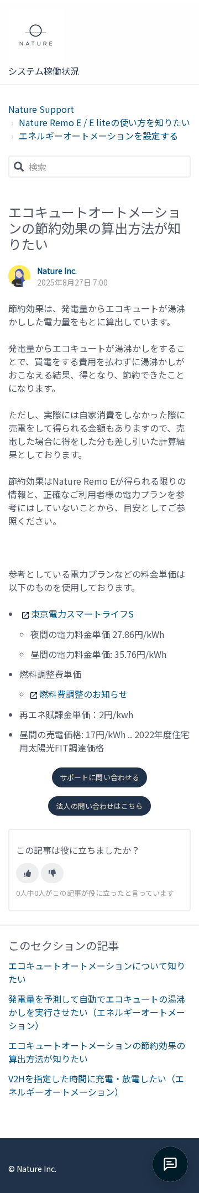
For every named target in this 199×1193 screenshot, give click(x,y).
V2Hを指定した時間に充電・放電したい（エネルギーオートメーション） (96, 1085)
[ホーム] (44, 36)
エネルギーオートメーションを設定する (98, 135)
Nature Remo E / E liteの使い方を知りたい (104, 122)
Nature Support (41, 109)
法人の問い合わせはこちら (99, 806)
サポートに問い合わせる (99, 777)
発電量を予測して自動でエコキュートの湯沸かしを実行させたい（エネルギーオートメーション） (96, 1012)
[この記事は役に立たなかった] (52, 873)
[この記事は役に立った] (27, 873)
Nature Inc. (57, 270)
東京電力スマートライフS (82, 613)
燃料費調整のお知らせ (83, 694)
